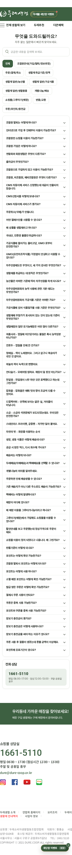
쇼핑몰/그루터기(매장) (16, 99)
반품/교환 (41, 99)
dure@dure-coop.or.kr (16, 772)
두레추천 (39, 25)
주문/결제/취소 (13, 72)
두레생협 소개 (7, 812)
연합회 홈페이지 (31, 812)
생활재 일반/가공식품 (43, 81)
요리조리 (52, 812)
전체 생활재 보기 (15, 25)
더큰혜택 (58, 25)
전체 (7, 63)
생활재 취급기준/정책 (39, 72)
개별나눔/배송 (42, 90)
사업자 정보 (31, 816)
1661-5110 (18, 674)
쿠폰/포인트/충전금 (15, 109)
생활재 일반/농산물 (15, 81)
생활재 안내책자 (9, 816)
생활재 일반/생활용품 (16, 90)
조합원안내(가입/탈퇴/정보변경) (34, 63)
